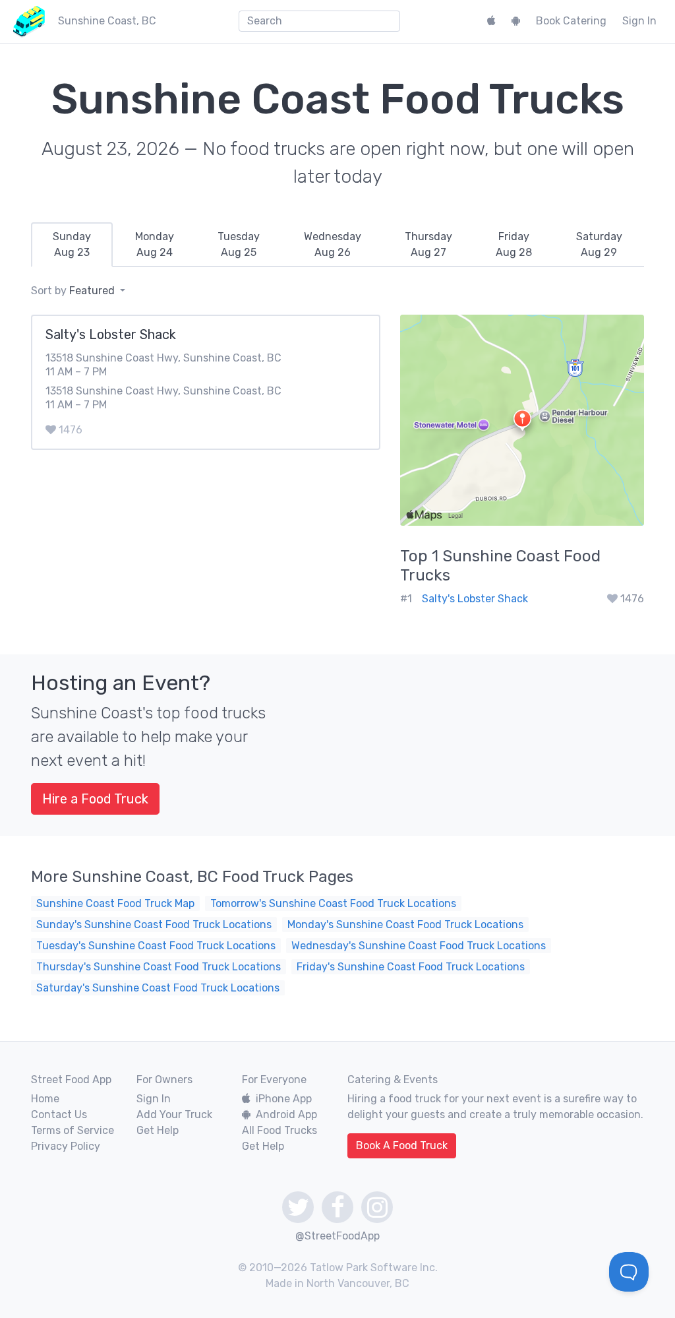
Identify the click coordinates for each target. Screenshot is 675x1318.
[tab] (72, 244)
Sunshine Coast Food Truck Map (115, 903)
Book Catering (571, 21)
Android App (286, 1114)
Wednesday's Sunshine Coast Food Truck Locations (418, 945)
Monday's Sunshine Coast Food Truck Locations (405, 924)
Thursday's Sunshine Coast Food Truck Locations (158, 966)
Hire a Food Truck (95, 799)
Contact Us (59, 1114)
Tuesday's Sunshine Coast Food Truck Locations (156, 945)
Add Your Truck (174, 1114)
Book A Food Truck (402, 1145)
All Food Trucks (279, 1130)
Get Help (157, 1130)
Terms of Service (72, 1130)
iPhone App (284, 1098)
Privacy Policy (65, 1146)
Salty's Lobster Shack (475, 598)
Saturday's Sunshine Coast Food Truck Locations (157, 988)
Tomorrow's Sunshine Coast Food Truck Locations (333, 903)
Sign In (639, 21)
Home (45, 1098)
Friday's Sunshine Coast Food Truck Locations (411, 966)
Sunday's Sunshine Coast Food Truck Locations (154, 924)
